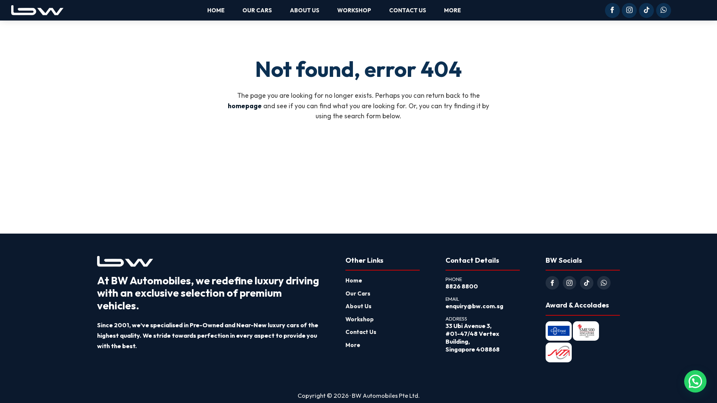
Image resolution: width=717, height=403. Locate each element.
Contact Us (360, 331)
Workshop (359, 319)
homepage (245, 106)
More (352, 345)
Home (353, 280)
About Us (358, 306)
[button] (695, 381)
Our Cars (357, 293)
